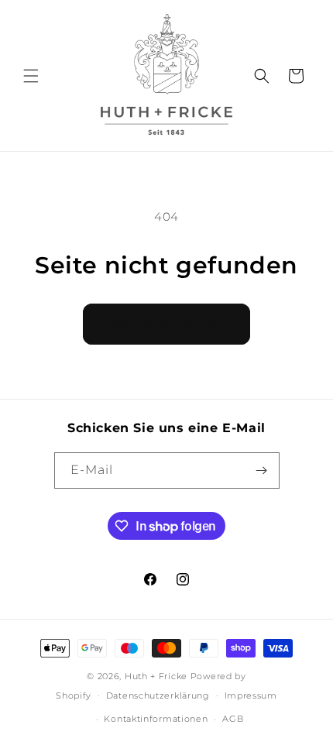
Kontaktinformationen (156, 718)
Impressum (251, 695)
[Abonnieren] (262, 470)
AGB (232, 718)
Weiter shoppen (166, 323)
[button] (31, 76)
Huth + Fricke (158, 676)
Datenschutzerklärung (158, 695)
